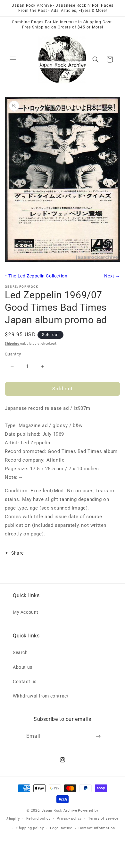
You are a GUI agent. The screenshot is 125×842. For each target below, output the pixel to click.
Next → (112, 275)
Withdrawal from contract (41, 695)
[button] (13, 59)
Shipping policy (30, 828)
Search (20, 652)
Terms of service (103, 818)
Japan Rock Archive (59, 810)
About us (22, 667)
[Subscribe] (98, 736)
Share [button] (17, 553)
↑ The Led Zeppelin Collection (36, 275)
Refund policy (38, 818)
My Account (25, 612)
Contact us (25, 681)
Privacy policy (69, 818)
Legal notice (61, 828)
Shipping (12, 343)
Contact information (97, 828)
